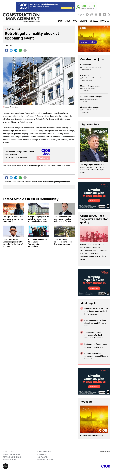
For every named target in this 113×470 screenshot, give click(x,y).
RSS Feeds (41, 454)
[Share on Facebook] (6, 50)
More (103, 21)
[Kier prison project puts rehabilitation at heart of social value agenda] (38, 209)
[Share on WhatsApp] (20, 50)
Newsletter (8, 452)
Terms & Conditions (12, 457)
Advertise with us (11, 454)
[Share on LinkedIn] (15, 50)
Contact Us (43, 457)
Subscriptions (44, 452)
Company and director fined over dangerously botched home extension (96, 311)
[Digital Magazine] (96, 14)
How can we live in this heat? (91, 435)
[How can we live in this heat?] (94, 419)
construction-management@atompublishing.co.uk (52, 182)
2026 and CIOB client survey (93, 256)
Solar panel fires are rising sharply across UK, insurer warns (95, 323)
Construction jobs (92, 59)
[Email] (91, 14)
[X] (100, 14)
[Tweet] (11, 50)
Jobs (68, 21)
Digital (83, 21)
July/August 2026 (91, 165)
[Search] (109, 14)
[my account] (87, 14)
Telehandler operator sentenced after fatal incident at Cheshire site (94, 335)
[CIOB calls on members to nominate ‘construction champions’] (38, 231)
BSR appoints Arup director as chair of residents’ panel (95, 345)
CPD (75, 21)
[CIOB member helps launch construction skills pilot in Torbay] (64, 209)
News (60, 21)
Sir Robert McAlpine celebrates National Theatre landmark (96, 356)
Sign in (81, 14)
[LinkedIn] (104, 14)
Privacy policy (9, 460)
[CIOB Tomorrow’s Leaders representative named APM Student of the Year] (13, 231)
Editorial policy (45, 460)
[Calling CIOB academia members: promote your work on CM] (13, 209)
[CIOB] (83, 466)
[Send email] (25, 50)
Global (94, 21)
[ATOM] (29, 466)
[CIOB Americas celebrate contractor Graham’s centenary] (64, 231)
